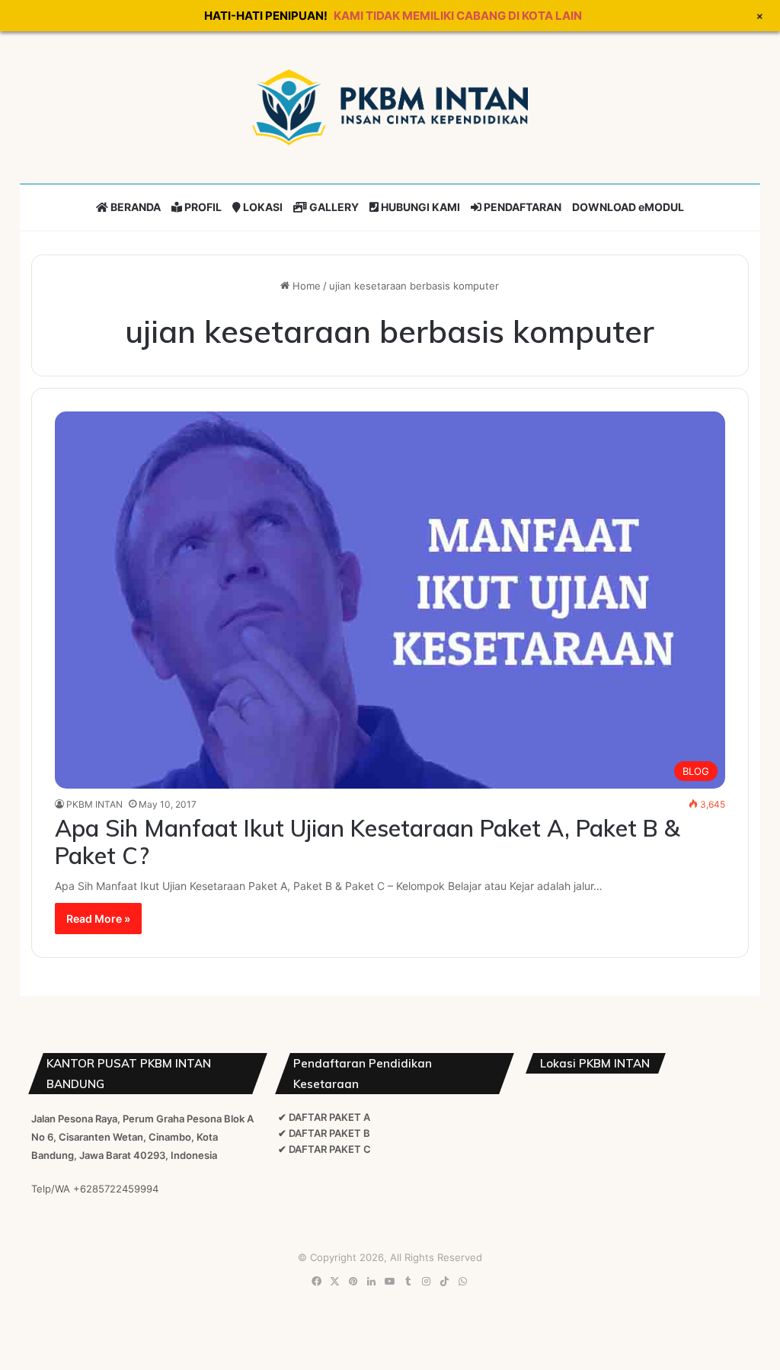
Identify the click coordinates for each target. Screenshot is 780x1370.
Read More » (98, 918)
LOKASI (262, 206)
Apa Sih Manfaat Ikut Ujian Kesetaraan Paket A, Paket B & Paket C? (367, 842)
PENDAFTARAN (521, 206)
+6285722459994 (115, 1189)
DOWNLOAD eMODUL (628, 206)
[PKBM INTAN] (390, 107)
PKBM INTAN (94, 804)
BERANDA (134, 206)
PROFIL (202, 206)
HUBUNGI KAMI (419, 206)
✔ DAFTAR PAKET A (324, 1117)
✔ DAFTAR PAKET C (324, 1149)
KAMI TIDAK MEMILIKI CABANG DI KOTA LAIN (458, 15)
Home (305, 286)
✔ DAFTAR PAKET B (324, 1133)
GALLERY (333, 206)
